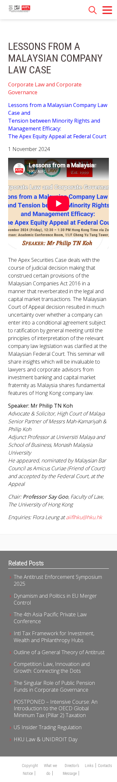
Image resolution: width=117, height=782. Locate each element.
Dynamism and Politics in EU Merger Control (55, 599)
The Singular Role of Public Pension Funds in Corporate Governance (54, 686)
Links (89, 765)
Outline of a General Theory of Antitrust (59, 652)
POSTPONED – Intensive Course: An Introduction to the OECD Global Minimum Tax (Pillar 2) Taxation (56, 708)
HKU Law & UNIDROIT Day (45, 739)
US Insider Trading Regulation (48, 727)
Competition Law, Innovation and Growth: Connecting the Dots (52, 667)
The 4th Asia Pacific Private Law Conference (50, 618)
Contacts (105, 765)
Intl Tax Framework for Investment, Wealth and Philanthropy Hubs (54, 637)
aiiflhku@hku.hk (84, 517)
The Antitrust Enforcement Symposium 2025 (58, 580)
